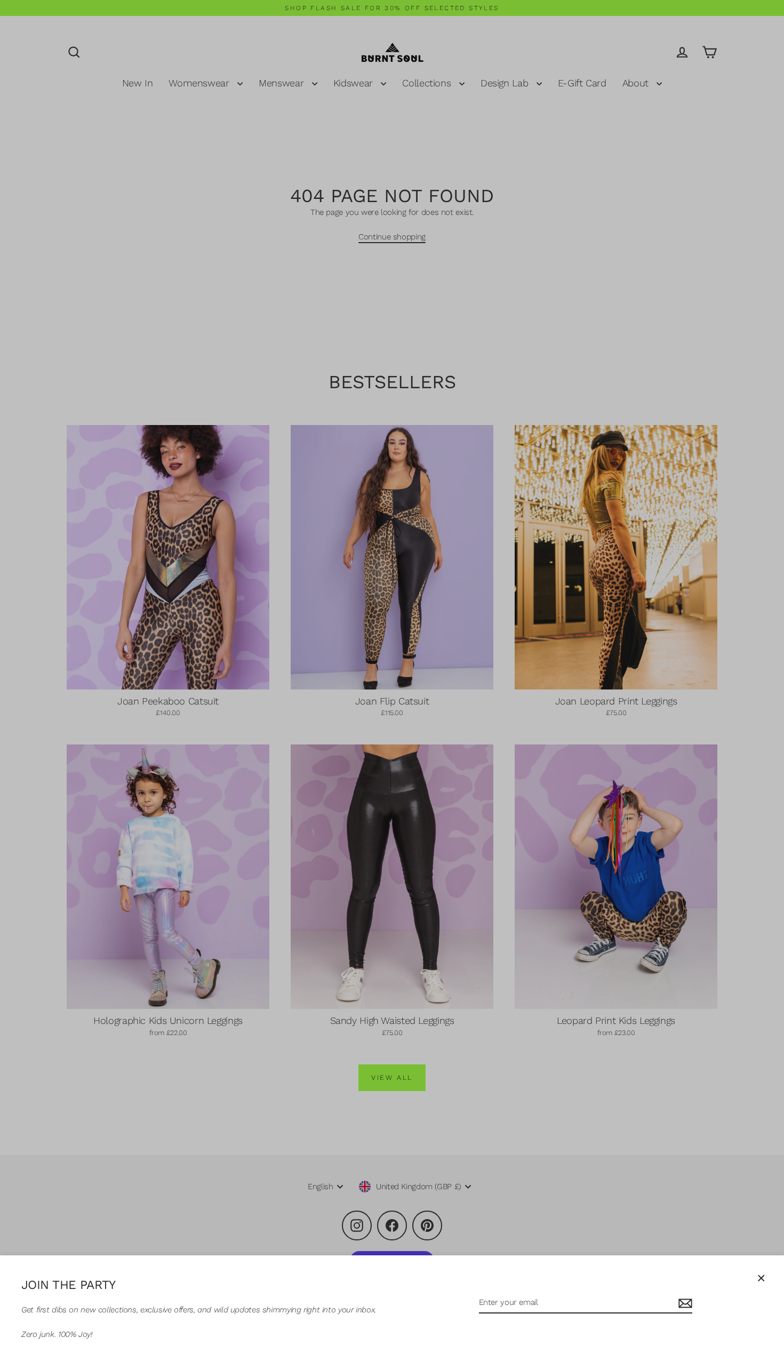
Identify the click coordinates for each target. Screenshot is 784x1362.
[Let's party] (683, 1303)
